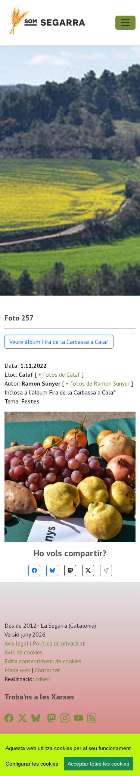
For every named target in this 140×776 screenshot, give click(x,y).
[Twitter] (88, 570)
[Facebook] (34, 570)
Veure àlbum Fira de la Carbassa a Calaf (59, 341)
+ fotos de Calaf (59, 374)
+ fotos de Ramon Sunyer (97, 383)
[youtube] (78, 718)
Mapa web (17, 670)
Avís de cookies (23, 652)
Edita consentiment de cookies (42, 661)
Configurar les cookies (32, 764)
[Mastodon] (70, 570)
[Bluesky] (52, 570)
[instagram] (64, 718)
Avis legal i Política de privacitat (44, 643)
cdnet (42, 679)
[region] (70, 755)
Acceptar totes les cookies (98, 764)
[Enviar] (106, 570)
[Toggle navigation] (125, 23)
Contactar (47, 670)
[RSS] (91, 718)
